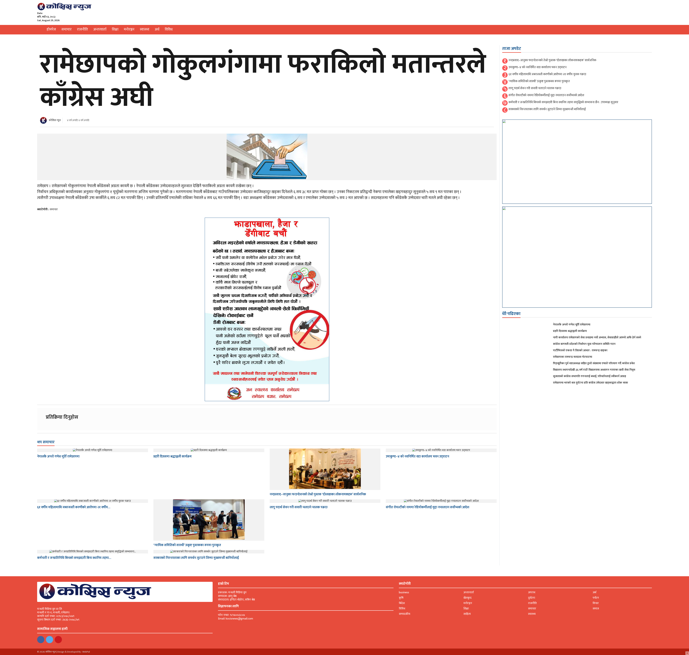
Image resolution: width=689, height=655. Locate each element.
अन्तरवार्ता (99, 29)
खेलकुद (467, 597)
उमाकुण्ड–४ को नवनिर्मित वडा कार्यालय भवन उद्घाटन (417, 456)
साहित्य (467, 614)
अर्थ (157, 29)
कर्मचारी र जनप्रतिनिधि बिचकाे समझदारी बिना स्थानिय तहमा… (74, 558)
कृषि (401, 597)
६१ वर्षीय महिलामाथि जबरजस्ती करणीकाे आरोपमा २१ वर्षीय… (73, 507)
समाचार (66, 29)
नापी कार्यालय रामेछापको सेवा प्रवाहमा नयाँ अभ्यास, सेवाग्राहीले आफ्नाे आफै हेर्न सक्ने (597, 337)
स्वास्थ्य (144, 29)
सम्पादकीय (404, 614)
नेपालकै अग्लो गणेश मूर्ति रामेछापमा (58, 456)
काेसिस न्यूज (55, 120)
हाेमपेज (51, 29)
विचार (596, 603)
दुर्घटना (531, 597)
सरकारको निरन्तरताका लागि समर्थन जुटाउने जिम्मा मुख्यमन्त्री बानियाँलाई (196, 558)
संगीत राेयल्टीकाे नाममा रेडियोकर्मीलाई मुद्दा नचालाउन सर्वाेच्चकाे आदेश (427, 507)
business (404, 592)
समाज (596, 608)
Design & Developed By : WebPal (73, 652)
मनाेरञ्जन (129, 29)
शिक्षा (115, 29)
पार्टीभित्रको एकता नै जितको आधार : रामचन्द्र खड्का (580, 350)
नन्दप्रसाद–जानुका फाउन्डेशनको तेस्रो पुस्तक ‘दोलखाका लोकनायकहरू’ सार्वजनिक (318, 494)
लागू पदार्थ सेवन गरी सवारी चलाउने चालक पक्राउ (298, 507)
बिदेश (402, 603)
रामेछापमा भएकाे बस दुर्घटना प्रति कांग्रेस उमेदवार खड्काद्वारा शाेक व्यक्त (590, 382)
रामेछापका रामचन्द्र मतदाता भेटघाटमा (572, 357)
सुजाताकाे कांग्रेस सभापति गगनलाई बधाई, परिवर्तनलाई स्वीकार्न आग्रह (589, 376)
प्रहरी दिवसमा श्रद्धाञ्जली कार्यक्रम (172, 456)
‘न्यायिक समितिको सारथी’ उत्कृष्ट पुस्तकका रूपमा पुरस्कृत (187, 545)
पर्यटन (596, 597)
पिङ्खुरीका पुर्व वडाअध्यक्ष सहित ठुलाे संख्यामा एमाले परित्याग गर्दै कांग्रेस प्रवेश (594, 363)
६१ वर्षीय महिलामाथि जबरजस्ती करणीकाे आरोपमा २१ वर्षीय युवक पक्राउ (547, 74)
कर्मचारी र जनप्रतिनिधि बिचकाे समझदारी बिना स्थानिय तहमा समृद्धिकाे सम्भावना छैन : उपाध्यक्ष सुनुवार (563, 102)
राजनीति (82, 29)
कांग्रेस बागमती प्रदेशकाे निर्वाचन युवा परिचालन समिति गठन (584, 344)
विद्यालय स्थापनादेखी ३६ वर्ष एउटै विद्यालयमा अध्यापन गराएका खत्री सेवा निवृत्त (594, 369)
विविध (169, 29)
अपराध (531, 592)
